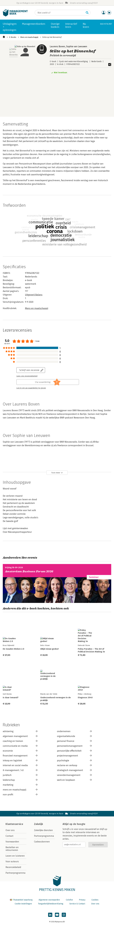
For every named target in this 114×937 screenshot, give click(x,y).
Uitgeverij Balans (33, 294)
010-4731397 (106, 24)
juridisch (7, 775)
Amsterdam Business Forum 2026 (29, 571)
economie (8, 750)
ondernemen (63, 731)
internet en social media (15, 765)
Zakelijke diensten (43, 830)
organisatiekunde (66, 736)
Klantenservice (14, 824)
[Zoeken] (87, 12)
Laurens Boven (57, 46)
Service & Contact (77, 904)
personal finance (65, 741)
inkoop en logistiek (12, 760)
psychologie (63, 760)
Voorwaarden (12, 841)
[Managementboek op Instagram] (64, 915)
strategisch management (70, 770)
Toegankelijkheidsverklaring (50, 904)
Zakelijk (38, 824)
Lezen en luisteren (15, 855)
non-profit (8, 794)
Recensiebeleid (13, 867)
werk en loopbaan (66, 780)
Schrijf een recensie (29, 370)
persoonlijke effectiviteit (69, 750)
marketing (8, 784)
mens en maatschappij (14, 789)
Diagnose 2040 (85, 697)
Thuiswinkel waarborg (22, 900)
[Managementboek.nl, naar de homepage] (15, 16)
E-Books (12, 37)
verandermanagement (68, 775)
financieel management (15, 755)
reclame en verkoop (67, 765)
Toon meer (55, 473)
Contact (9, 836)
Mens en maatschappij (29, 37)
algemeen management (15, 736)
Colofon (69, 900)
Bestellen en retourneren (12, 848)
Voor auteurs (12, 861)
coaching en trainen (13, 741)
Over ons (10, 830)
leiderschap (9, 780)
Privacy (82, 900)
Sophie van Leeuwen (76, 46)
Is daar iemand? (10, 697)
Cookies (94, 900)
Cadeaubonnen (42, 841)
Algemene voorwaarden (49, 900)
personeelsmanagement (69, 746)
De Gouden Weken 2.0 (13, 649)
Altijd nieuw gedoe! (49, 649)
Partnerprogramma (15, 873)
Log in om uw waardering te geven (31, 388)
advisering (8, 731)
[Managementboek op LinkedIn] (50, 915)
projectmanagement (67, 755)
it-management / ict (13, 770)
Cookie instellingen (23, 904)
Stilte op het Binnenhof (51, 37)
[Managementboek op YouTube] (57, 915)
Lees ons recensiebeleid (26, 376)
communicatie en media (15, 746)
